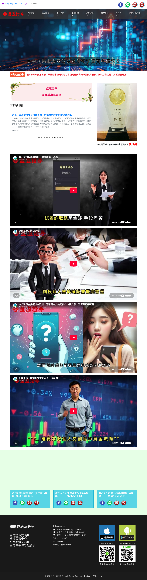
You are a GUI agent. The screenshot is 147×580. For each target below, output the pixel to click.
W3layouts (97, 576)
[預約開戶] (135, 5)
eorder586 (60, 527)
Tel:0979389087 (60, 538)
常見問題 (118, 14)
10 (62, 138)
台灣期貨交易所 (20, 542)
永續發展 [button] (45, 13)
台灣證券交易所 (20, 535)
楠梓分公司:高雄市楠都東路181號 (71, 535)
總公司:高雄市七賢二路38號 (69, 530)
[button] (5, 40)
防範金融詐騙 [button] (134, 13)
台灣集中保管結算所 (23, 545)
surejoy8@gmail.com (13, 4)
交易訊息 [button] (75, 13)
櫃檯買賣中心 (18, 538)
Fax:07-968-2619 (60, 541)
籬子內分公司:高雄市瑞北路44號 (71, 532)
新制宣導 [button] (90, 13)
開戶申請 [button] (60, 13)
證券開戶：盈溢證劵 (55, 576)
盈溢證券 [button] (31, 13)
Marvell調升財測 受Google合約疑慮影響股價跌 (36, 114)
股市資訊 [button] (105, 13)
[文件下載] (142, 5)
